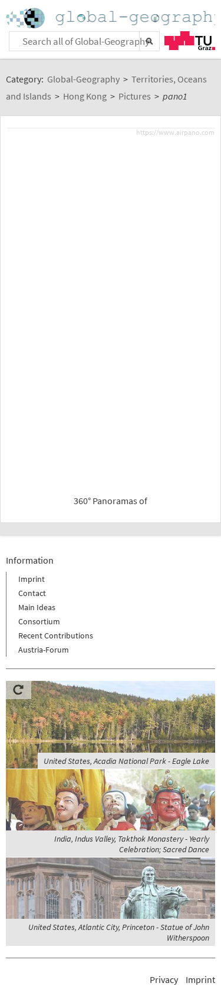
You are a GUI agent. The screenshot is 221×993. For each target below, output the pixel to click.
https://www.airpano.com (175, 132)
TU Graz (189, 40)
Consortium (39, 621)
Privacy (164, 979)
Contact (32, 593)
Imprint (31, 579)
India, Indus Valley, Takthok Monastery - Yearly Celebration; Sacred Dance (131, 844)
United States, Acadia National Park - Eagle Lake (126, 761)
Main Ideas (36, 607)
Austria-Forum (43, 649)
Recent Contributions (55, 635)
